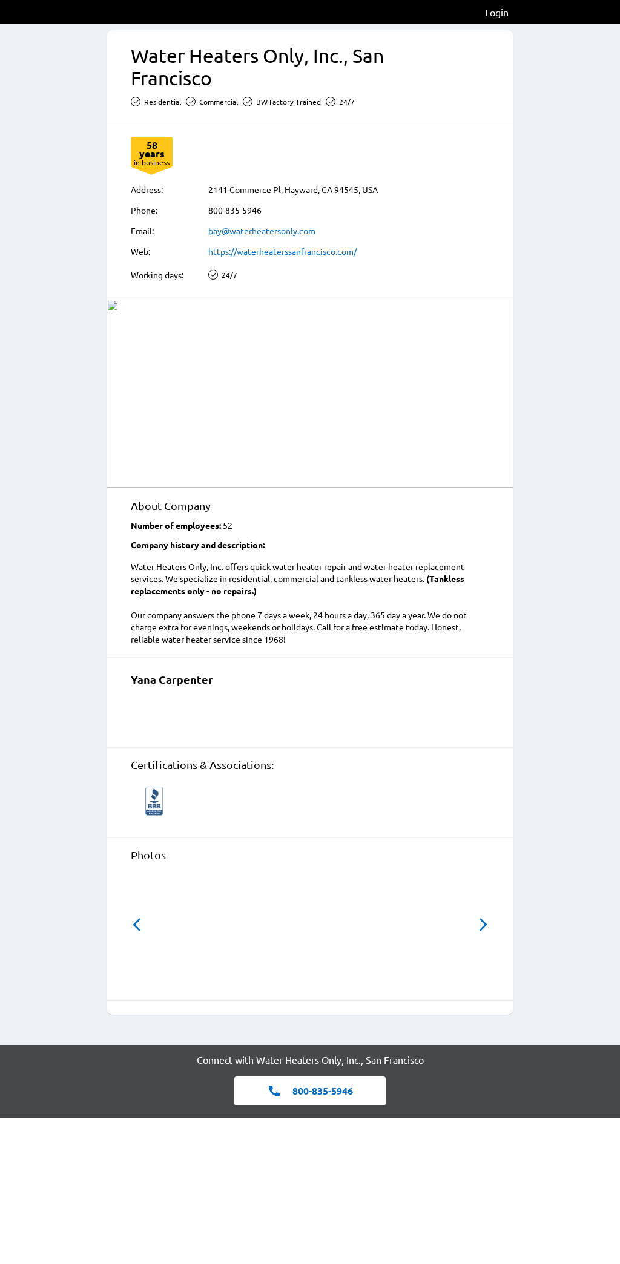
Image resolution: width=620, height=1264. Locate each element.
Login (497, 12)
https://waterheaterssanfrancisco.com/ (282, 251)
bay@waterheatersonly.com (261, 230)
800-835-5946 (235, 210)
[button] (137, 924)
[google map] (310, 394)
